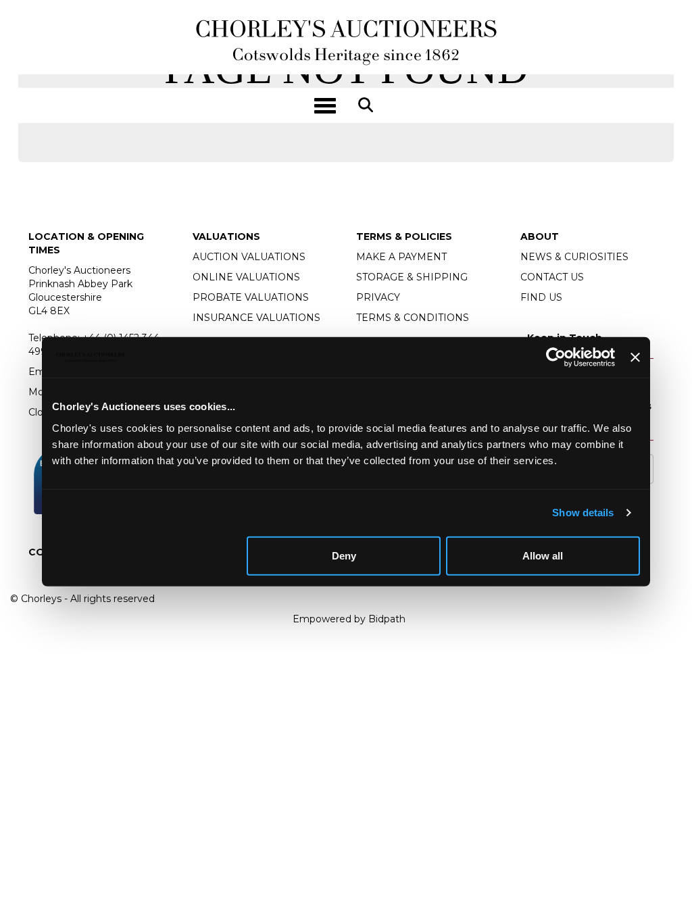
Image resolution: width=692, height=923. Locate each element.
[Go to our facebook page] (41, 575)
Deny (344, 555)
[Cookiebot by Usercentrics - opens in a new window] (556, 357)
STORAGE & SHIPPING (412, 277)
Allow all (542, 555)
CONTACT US (552, 277)
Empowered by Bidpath (349, 619)
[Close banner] (635, 357)
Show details (583, 512)
